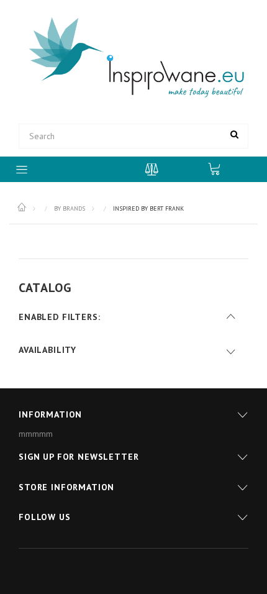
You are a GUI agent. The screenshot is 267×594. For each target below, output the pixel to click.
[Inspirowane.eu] (133, 57)
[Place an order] (220, 168)
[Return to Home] (22, 207)
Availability (47, 349)
